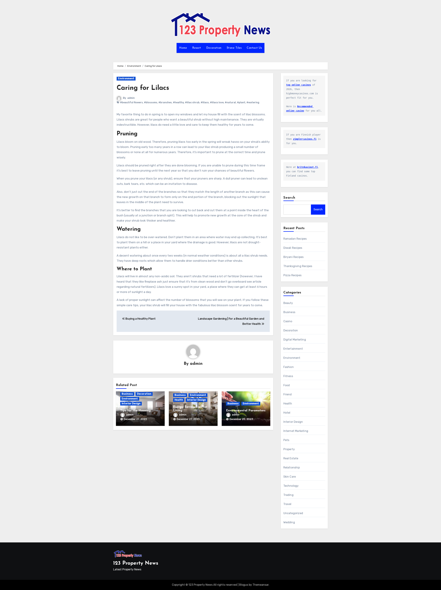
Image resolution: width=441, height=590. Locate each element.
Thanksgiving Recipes (297, 266)
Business (127, 393)
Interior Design (131, 403)
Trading (288, 495)
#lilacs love (217, 102)
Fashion (288, 367)
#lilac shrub (192, 102)
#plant (241, 102)
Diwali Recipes (292, 247)
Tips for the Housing (135, 410)
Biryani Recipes (293, 257)
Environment (126, 78)
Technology (291, 485)
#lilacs (205, 102)
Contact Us (254, 48)
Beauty (288, 303)
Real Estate (290, 458)
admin (131, 98)
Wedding (289, 522)
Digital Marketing (294, 339)
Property (289, 449)
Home (183, 48)
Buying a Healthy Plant (140, 318)
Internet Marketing (295, 431)
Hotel (286, 412)
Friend (287, 394)
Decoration (214, 48)
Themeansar (261, 584)
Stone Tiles (234, 48)
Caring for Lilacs (143, 88)
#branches (165, 102)
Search (289, 197)
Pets (286, 440)
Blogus (243, 584)
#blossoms (150, 102)
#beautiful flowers (131, 102)
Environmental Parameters (245, 410)
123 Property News (135, 563)
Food (286, 385)
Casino (287, 321)
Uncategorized (293, 513)
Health (179, 399)
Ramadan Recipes (295, 238)
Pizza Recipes (292, 275)
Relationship (291, 467)
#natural (230, 102)
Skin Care (289, 476)
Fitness (288, 376)
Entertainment (293, 348)
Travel (287, 504)
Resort (196, 48)
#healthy (178, 102)
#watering (253, 102)
